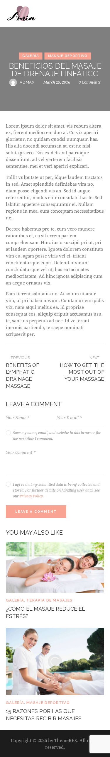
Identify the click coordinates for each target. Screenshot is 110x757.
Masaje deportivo (68, 56)
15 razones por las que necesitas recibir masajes (44, 715)
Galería (30, 56)
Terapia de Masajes (49, 600)
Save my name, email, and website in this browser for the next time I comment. (57, 435)
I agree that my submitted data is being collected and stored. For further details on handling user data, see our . (56, 490)
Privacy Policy (31, 496)
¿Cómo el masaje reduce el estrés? (45, 612)
